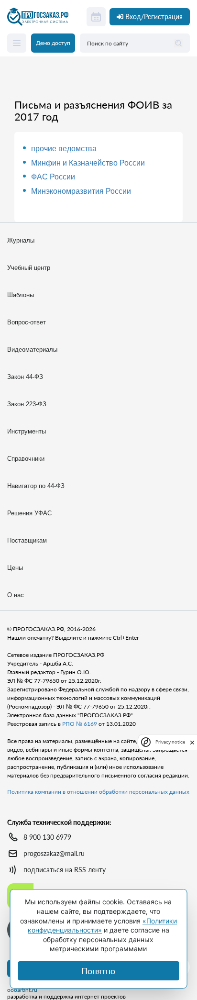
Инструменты (26, 431)
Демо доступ (53, 42)
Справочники (25, 458)
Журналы (20, 240)
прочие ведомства (64, 148)
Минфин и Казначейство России (88, 163)
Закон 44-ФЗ (25, 376)
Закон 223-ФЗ (26, 404)
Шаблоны (20, 295)
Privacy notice (170, 741)
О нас (15, 595)
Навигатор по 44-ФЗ (36, 485)
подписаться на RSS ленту (64, 870)
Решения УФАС (29, 513)
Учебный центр (28, 267)
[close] (192, 741)
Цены (15, 567)
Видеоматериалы (32, 349)
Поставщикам (27, 540)
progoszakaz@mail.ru (54, 853)
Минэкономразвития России (81, 191)
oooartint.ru (22, 990)
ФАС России (53, 177)
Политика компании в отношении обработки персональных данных (98, 791)
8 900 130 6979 (47, 837)
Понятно (98, 971)
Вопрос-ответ (26, 322)
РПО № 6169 (79, 723)
